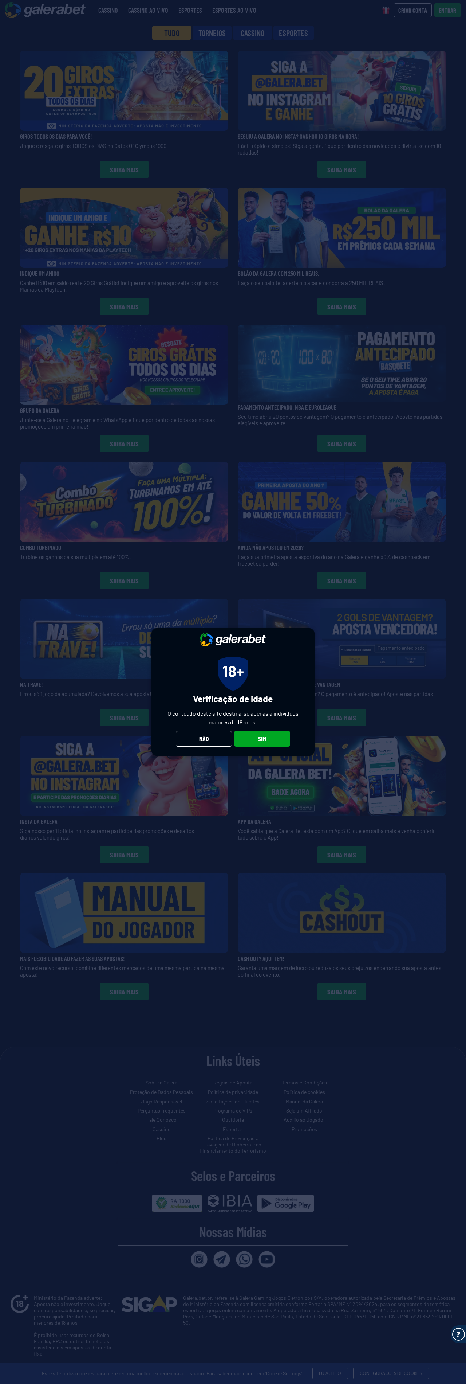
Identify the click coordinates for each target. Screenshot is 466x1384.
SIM (262, 739)
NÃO (204, 739)
